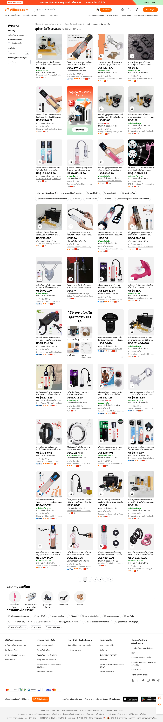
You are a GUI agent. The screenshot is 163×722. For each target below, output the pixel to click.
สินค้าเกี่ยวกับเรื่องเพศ (73, 24)
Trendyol (108, 710)
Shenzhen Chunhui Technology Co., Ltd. (111, 78)
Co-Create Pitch (11, 650)
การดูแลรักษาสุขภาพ (53, 24)
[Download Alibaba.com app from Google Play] (149, 699)
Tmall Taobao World (69, 710)
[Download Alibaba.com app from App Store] (130, 699)
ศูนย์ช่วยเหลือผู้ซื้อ (107, 645)
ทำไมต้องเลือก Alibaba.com (15, 645)
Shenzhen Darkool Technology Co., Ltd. (80, 511)
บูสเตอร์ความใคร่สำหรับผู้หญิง (128, 622)
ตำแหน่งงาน (10, 660)
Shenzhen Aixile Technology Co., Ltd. (111, 463)
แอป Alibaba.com (113, 699)
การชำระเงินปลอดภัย (45, 645)
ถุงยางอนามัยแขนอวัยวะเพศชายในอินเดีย (53, 199)
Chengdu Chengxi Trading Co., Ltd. (80, 247)
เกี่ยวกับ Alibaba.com (13, 640)
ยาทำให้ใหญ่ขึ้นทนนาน (18, 627)
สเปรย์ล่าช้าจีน (94, 193)
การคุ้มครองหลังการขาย (46, 660)
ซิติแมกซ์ (74, 616)
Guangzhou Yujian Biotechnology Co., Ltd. (80, 184)
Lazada (81, 710)
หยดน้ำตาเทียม (130, 193)
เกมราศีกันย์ (41, 616)
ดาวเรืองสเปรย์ (92, 199)
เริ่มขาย (134, 653)
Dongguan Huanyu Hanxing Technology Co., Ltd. (49, 352)
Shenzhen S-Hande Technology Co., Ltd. (80, 76)
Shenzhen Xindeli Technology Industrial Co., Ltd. (49, 461)
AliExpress (45, 710)
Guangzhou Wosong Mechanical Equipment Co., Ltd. (49, 243)
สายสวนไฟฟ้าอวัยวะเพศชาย (72, 193)
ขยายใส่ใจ (130, 616)
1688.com (55, 710)
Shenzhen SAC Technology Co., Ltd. (49, 129)
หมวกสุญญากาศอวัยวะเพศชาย (69, 622)
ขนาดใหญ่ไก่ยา (112, 193)
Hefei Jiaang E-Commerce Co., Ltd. (80, 463)
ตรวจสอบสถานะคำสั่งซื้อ (141, 658)
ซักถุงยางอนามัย (45, 622)
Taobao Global (92, 710)
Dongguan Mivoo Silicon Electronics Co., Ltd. (141, 78)
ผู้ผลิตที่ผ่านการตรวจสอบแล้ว (79, 645)
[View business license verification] (104, 718)
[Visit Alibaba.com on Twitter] (143, 680)
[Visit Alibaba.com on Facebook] (132, 680)
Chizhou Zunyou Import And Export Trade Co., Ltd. (49, 179)
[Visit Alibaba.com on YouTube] (153, 680)
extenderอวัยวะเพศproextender (22, 622)
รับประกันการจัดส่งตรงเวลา (47, 655)
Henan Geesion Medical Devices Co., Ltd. (111, 411)
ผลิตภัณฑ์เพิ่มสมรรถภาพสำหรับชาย (98, 622)
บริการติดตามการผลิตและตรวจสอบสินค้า (49, 666)
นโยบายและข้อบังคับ (45, 672)
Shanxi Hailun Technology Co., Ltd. (141, 408)
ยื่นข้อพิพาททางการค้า (108, 655)
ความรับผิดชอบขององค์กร (15, 655)
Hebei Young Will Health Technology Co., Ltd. (49, 403)
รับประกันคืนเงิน (43, 650)
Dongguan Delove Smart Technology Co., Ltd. (141, 247)
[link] (159, 698)
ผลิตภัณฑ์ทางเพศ (54, 627)
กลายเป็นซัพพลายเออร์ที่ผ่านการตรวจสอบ (144, 664)
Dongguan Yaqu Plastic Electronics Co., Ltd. (111, 249)
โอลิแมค (77, 199)
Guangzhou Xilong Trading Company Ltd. (111, 131)
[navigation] (19, 302)
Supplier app (76, 699)
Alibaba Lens (13, 699)
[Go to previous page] (80, 579)
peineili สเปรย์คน (58, 616)
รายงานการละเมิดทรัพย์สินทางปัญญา (112, 666)
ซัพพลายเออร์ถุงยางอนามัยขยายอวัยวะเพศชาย (133, 199)
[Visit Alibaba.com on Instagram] (148, 680)
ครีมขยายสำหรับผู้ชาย (92, 616)
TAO (101, 710)
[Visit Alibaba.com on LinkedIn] (138, 680)
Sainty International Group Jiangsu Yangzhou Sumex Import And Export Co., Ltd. (111, 349)
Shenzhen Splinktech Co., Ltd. (140, 298)
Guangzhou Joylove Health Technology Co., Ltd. (141, 354)
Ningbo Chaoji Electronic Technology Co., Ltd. (49, 75)
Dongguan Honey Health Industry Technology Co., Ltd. (141, 458)
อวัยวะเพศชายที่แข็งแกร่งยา (20, 616)
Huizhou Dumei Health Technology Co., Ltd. (141, 131)
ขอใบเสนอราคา (74, 650)
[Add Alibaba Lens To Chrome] (40, 699)
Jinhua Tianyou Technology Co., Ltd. (80, 296)
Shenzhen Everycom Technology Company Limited (111, 181)
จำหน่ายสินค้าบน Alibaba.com (143, 648)
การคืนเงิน (104, 660)
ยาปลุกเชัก (37, 627)
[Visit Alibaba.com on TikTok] (158, 680)
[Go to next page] (110, 579)
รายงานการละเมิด (107, 672)
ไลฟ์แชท (103, 650)
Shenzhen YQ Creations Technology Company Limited (111, 299)
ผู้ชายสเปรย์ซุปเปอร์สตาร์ (47, 193)
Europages (118, 710)
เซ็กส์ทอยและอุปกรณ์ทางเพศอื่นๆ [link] (98, 24)
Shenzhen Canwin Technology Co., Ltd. (80, 408)
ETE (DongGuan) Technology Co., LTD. (141, 184)
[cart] (130, 10)
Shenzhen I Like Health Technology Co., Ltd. (49, 516)
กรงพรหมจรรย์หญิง (113, 616)
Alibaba (38, 24)
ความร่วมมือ (136, 670)
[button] (97, 9)
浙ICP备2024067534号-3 (147, 718)
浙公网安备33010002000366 (123, 718)
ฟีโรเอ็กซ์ (108, 199)
